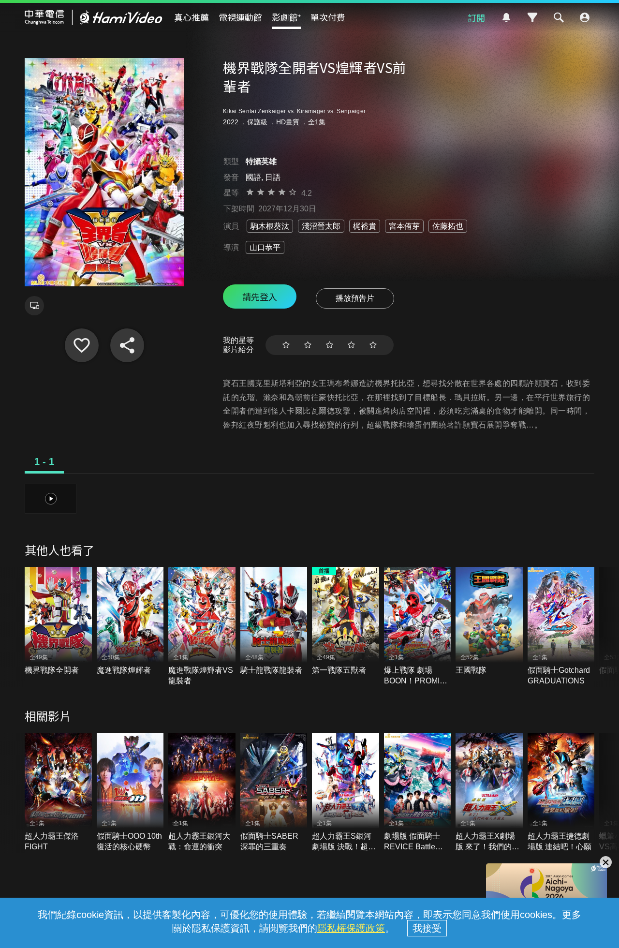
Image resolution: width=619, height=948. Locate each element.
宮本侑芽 (404, 226)
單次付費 (327, 17)
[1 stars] (286, 345)
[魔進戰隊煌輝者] (130, 621)
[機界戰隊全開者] (58, 621)
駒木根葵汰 (270, 226)
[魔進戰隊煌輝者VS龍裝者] (202, 627)
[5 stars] (373, 345)
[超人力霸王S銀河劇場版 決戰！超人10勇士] (345, 793)
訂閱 (476, 17)
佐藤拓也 (447, 226)
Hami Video (93, 17)
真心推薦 (191, 17)
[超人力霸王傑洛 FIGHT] (58, 793)
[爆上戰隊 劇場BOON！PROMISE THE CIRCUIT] (417, 627)
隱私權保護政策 (351, 928)
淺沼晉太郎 (321, 226)
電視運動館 (240, 17)
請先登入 (259, 296)
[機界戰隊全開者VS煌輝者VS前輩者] (82, 345)
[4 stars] (351, 345)
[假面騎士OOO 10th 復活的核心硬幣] (130, 793)
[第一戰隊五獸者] (345, 621)
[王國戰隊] (489, 621)
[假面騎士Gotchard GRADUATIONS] (561, 627)
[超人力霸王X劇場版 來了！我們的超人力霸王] (489, 793)
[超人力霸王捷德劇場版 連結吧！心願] (561, 793)
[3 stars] (329, 345)
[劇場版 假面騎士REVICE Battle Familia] (417, 793)
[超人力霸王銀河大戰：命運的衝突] (202, 793)
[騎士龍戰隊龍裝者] (274, 621)
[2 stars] (308, 345)
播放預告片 (355, 298)
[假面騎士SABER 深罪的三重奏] (274, 793)
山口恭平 (265, 247)
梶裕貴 (364, 226)
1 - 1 (44, 461)
